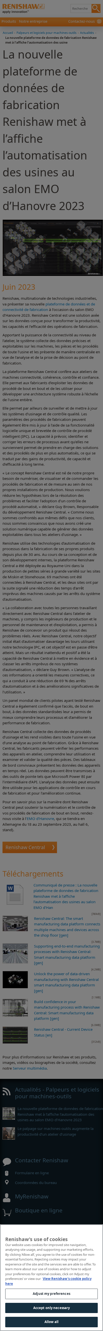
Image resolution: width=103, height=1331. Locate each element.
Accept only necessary (51, 1308)
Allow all (51, 1322)
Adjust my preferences (51, 1293)
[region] (51, 1277)
